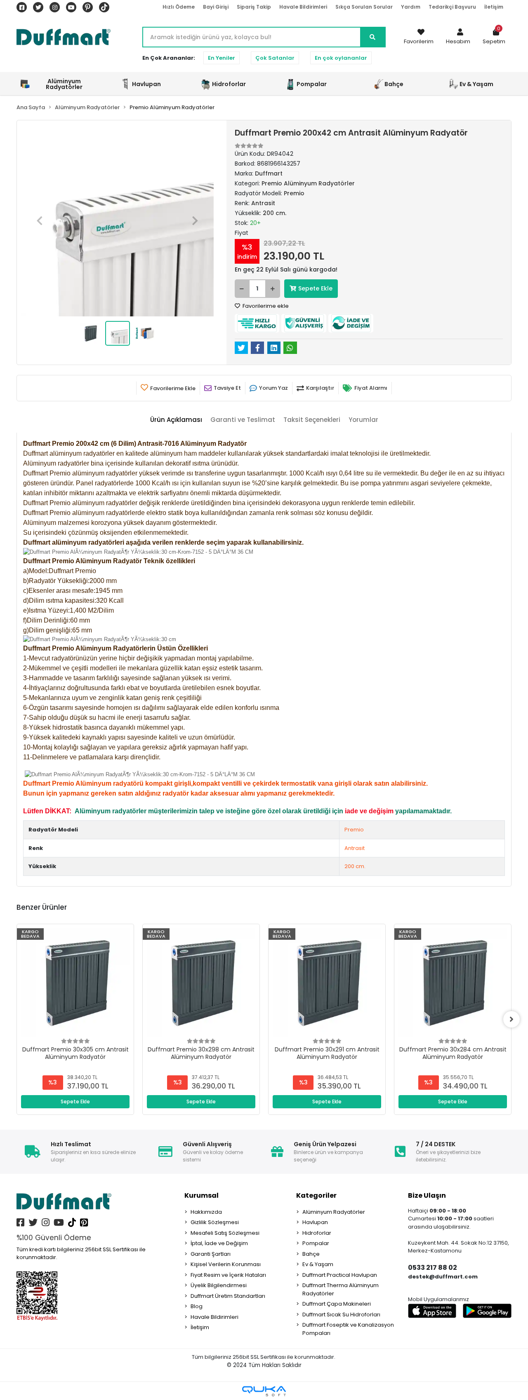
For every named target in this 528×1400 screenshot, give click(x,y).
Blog (197, 1306)
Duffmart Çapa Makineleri (336, 1304)
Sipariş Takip (254, 6)
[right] (511, 1019)
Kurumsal (201, 1195)
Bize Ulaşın (427, 1195)
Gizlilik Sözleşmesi (215, 1222)
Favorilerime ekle (265, 306)
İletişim (493, 6)
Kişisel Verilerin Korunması (226, 1264)
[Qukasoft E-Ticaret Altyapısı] (264, 1391)
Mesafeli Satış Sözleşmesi (225, 1233)
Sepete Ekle (315, 288)
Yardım (410, 6)
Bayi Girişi (216, 6)
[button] (458, 37)
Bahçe (311, 1254)
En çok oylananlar (341, 58)
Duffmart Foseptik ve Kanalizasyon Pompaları (348, 1329)
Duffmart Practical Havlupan (339, 1275)
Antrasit (354, 848)
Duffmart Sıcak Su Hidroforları (341, 1314)
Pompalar (315, 1243)
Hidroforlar (316, 1233)
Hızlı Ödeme (179, 6)
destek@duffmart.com (443, 1277)
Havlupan (315, 1222)
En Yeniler (221, 58)
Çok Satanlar (275, 58)
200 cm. (354, 866)
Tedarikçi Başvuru (452, 6)
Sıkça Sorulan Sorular (364, 6)
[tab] (176, 420)
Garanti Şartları (211, 1254)
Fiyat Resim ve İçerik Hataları (228, 1275)
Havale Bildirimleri (303, 6)
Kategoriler (316, 1195)
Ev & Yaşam (317, 1264)
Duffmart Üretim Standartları (228, 1296)
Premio (354, 829)
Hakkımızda (206, 1212)
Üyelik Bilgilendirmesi (219, 1285)
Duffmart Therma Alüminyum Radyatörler (340, 1289)
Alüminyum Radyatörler (333, 1212)
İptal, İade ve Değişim (219, 1243)
